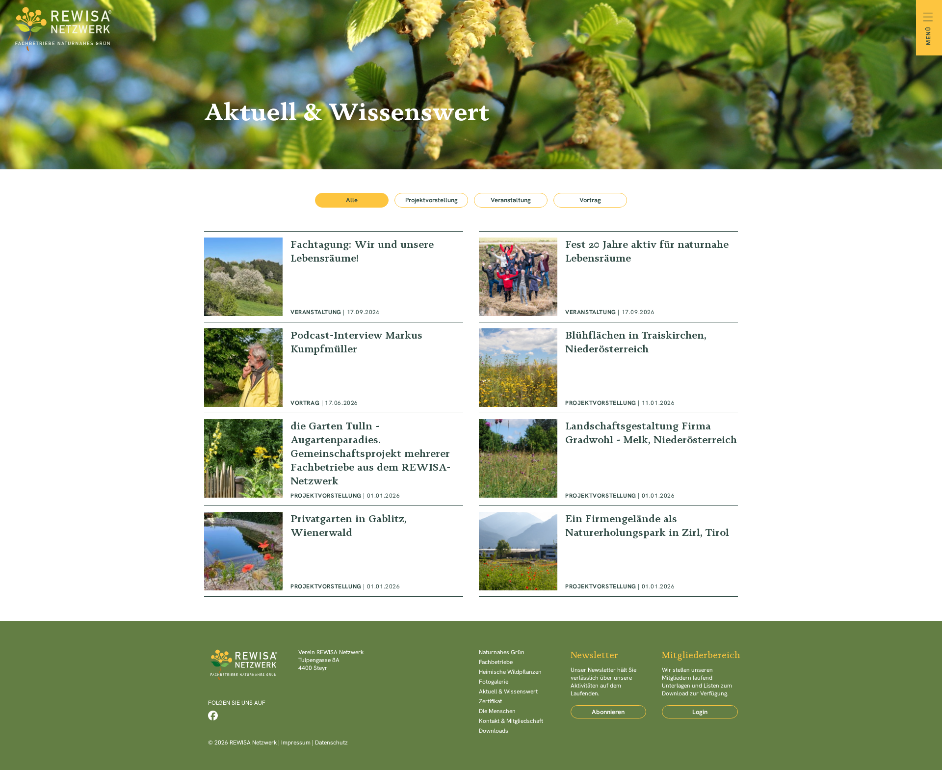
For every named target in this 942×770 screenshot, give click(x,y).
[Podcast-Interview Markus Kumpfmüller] (333, 367)
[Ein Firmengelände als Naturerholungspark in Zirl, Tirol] (608, 551)
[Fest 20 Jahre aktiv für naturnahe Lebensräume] (608, 277)
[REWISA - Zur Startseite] (471, 27)
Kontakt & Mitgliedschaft (511, 721)
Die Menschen (497, 711)
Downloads (493, 731)
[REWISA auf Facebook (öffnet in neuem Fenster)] (213, 715)
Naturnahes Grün (501, 652)
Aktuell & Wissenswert (508, 691)
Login (699, 712)
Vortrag (590, 200)
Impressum (296, 742)
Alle (352, 200)
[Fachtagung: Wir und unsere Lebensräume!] (333, 277)
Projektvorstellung (431, 200)
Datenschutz (331, 742)
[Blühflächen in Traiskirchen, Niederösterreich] (608, 367)
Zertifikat (490, 701)
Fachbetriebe (496, 662)
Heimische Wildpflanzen (510, 672)
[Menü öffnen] (929, 27)
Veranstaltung (511, 200)
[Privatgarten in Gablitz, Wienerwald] (333, 551)
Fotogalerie (493, 682)
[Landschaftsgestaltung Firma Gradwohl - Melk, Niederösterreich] (608, 459)
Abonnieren (608, 712)
